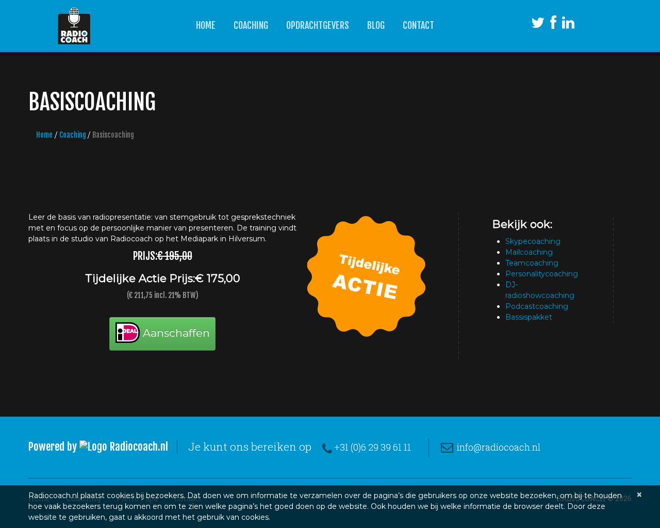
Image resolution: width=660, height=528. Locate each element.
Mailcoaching (529, 252)
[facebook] (553, 25)
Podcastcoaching (536, 306)
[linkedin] (568, 25)
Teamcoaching (531, 263)
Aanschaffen (175, 332)
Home (206, 25)
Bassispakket (528, 317)
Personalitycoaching (541, 273)
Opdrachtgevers (317, 25)
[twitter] (537, 25)
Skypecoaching (532, 241)
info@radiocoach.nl (498, 447)
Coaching (251, 25)
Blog (376, 25)
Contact (418, 25)
